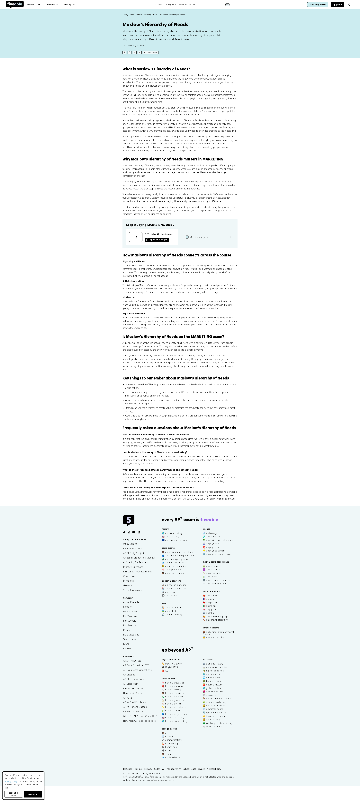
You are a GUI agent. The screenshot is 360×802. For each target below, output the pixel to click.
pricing (67, 4)
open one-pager (158, 239)
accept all (33, 794)
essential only (13, 794)
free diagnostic (318, 4)
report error (152, 52)
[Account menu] (349, 4)
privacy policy (10, 781)
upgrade (337, 4)
